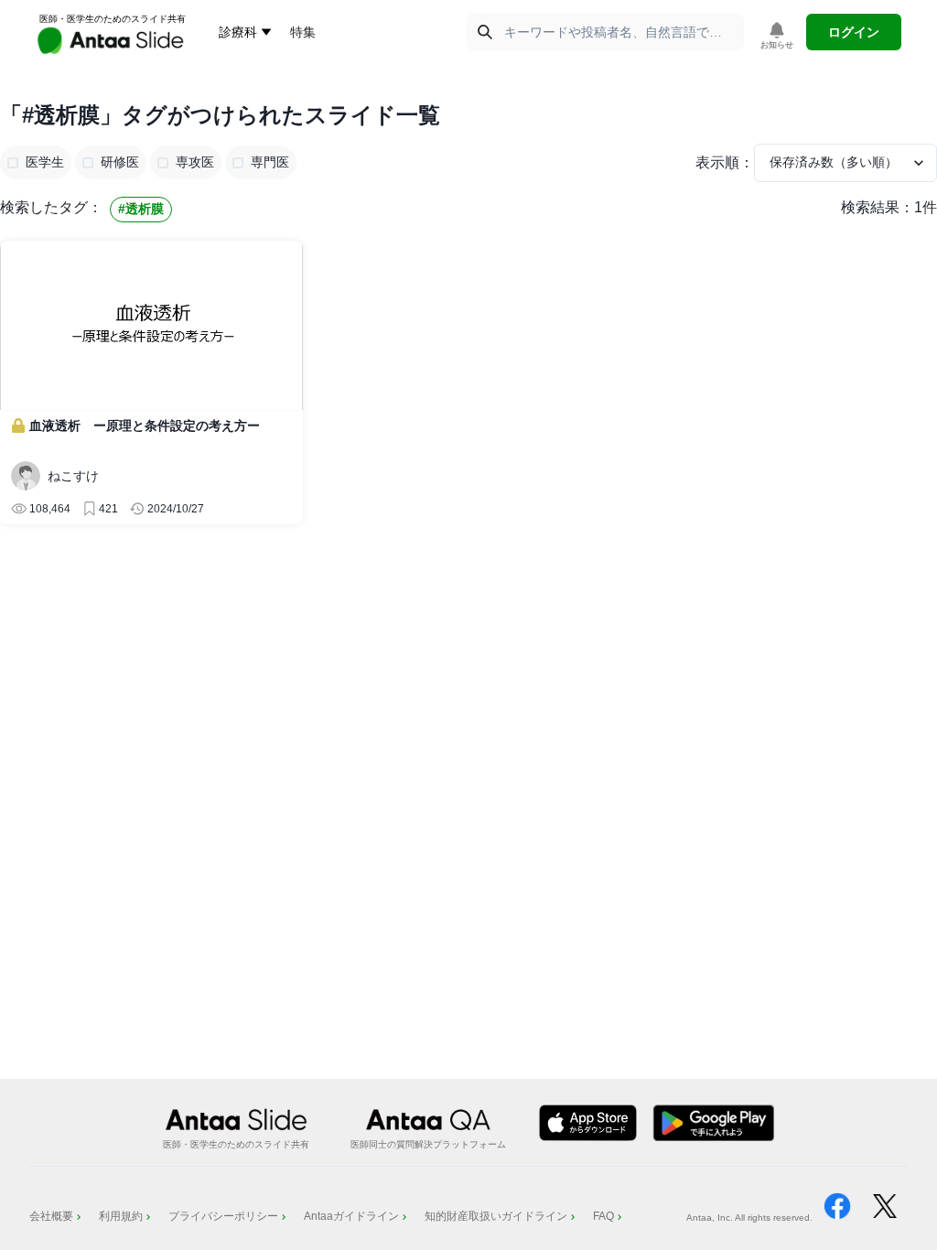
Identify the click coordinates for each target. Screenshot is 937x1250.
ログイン (853, 32)
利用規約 (121, 1216)
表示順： (724, 162)
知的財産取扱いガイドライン (496, 1216)
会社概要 (51, 1216)
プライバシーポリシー (223, 1216)
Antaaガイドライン (351, 1216)
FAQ (603, 1216)
